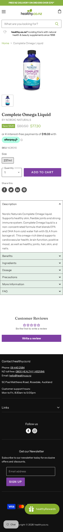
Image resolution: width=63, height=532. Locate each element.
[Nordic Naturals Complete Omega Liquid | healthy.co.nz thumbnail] (7, 100)
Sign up (15, 481)
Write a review (31, 338)
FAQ (5, 291)
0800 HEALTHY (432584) (30, 371)
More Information (13, 284)
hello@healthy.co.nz (20, 375)
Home (5, 43)
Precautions (9, 277)
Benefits (7, 256)
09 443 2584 (17, 367)
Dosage (7, 270)
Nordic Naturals (18, 119)
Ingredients (9, 263)
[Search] (56, 24)
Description (9, 204)
